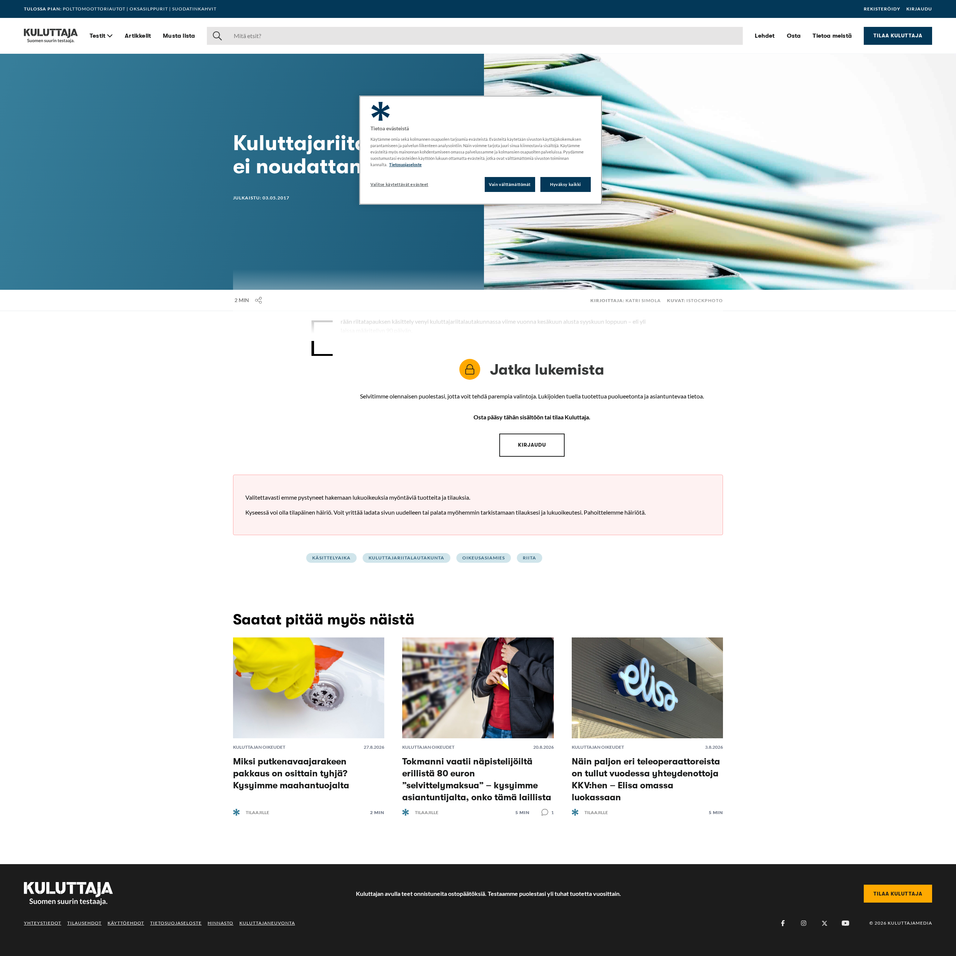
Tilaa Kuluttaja (897, 35)
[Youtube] (845, 923)
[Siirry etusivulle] (51, 36)
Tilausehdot (84, 923)
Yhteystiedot (42, 923)
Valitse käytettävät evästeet (399, 184)
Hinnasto (220, 923)
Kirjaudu (919, 9)
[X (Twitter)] (825, 923)
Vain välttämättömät (510, 184)
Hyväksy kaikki (565, 184)
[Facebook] (783, 923)
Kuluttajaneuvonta (267, 923)
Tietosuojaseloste (176, 923)
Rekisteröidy (882, 9)
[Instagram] (804, 923)
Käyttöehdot (126, 923)
